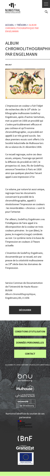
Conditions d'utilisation (30, 331)
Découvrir (25, 310)
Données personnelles (30, 342)
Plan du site (34, 365)
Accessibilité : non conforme (17, 365)
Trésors (22, 24)
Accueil (9, 24)
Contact (30, 353)
